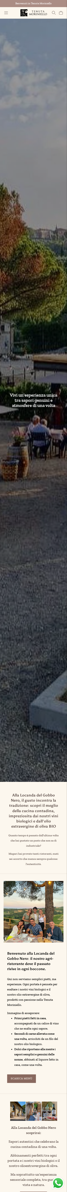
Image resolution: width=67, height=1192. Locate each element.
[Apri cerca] (53, 13)
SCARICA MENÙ (21, 1078)
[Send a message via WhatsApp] (58, 1183)
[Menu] (6, 13)
